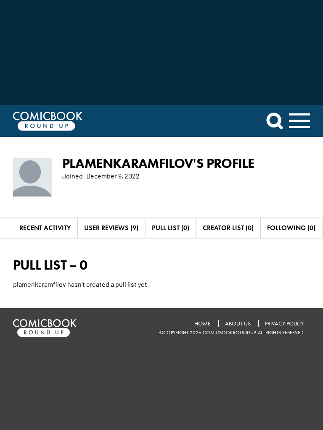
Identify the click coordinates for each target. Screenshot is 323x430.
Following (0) (291, 228)
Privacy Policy (284, 323)
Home (202, 323)
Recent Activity (45, 228)
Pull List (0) (170, 228)
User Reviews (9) (111, 228)
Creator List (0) (228, 228)
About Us (238, 323)
